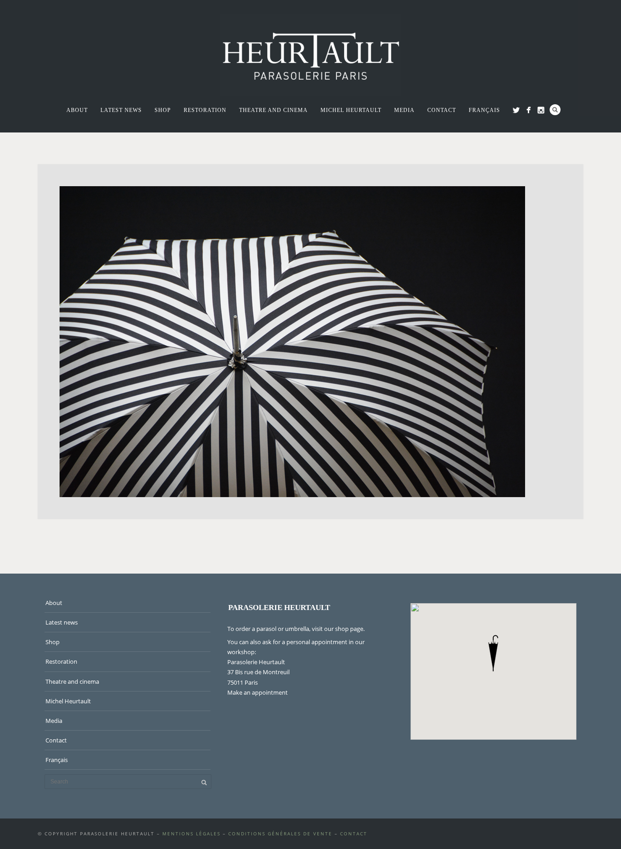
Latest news (121, 110)
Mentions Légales (191, 833)
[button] (493, 653)
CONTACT (353, 833)
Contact (441, 110)
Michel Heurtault (351, 110)
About (77, 110)
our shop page (343, 629)
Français (484, 110)
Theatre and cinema (273, 110)
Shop (163, 110)
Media (404, 110)
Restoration (205, 110)
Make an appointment (257, 692)
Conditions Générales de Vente (280, 833)
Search (555, 109)
